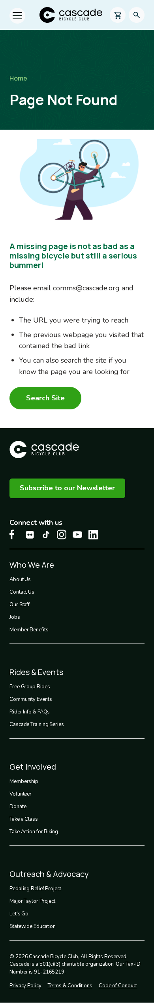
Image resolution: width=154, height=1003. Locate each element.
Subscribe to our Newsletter (67, 488)
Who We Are (31, 564)
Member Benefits (29, 629)
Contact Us (21, 592)
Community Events (30, 699)
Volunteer (20, 794)
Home (18, 78)
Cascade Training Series (36, 724)
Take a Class (23, 819)
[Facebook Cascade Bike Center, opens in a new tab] (14, 534)
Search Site (45, 398)
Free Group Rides (29, 686)
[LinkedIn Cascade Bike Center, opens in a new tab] (93, 534)
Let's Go (18, 913)
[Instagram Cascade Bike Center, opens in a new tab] (61, 534)
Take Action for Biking (33, 831)
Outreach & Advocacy (49, 874)
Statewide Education (32, 926)
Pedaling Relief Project (35, 888)
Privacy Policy (25, 985)
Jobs (14, 617)
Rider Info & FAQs (29, 711)
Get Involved (32, 766)
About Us (20, 579)
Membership (23, 781)
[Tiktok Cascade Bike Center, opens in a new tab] (46, 534)
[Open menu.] (17, 16)
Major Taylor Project (32, 901)
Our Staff (19, 604)
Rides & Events (36, 672)
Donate (17, 806)
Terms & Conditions (70, 985)
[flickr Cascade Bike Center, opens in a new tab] (30, 535)
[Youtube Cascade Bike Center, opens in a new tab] (77, 534)
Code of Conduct (118, 985)
